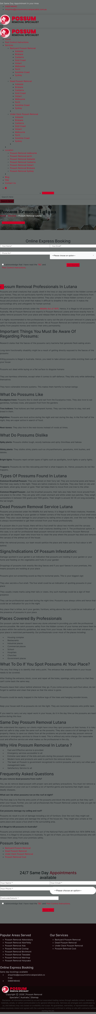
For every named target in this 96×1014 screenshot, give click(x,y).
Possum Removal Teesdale (17, 954)
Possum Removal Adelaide (22, 159)
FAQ (7, 180)
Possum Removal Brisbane (22, 168)
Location (9, 150)
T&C (40, 264)
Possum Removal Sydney (22, 171)
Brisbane (19, 54)
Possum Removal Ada (15, 945)
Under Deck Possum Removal (24, 114)
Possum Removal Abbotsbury (19, 939)
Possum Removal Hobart (22, 165)
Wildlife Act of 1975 (49, 308)
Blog (7, 177)
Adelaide (19, 51)
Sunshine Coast (22, 72)
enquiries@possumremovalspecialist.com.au (26, 9)
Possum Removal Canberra (23, 162)
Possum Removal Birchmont (18, 951)
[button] (73, 255)
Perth (17, 69)
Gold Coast (20, 60)
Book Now (48, 910)
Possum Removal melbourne (23, 153)
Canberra (19, 57)
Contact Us (10, 183)
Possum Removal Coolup (17, 948)
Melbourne (20, 66)
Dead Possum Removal (21, 81)
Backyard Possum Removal (23, 48)
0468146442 (11, 6)
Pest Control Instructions (16, 42)
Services (9, 45)
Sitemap (34, 997)
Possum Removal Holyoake (18, 960)
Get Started (72, 265)
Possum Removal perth (21, 156)
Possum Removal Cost (15, 857)
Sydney (18, 75)
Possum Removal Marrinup (17, 957)
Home (8, 39)
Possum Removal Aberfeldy (18, 942)
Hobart (18, 63)
